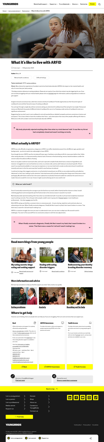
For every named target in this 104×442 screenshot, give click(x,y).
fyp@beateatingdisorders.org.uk (21, 360)
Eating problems (18, 307)
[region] (52, 298)
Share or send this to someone (67, 380)
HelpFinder (29, 337)
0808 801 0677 (16, 354)
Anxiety (42, 307)
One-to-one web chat (18, 331)
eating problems (31, 83)
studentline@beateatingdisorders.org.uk (23, 362)
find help (50, 93)
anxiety (28, 200)
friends (61, 198)
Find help (77, 335)
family (65, 198)
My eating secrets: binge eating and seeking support (23, 266)
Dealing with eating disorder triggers (48, 266)
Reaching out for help (76, 307)
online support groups (23, 333)
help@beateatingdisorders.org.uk (21, 358)
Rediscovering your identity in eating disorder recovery (80, 266)
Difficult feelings (88, 271)
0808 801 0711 (16, 356)
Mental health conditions (58, 271)
